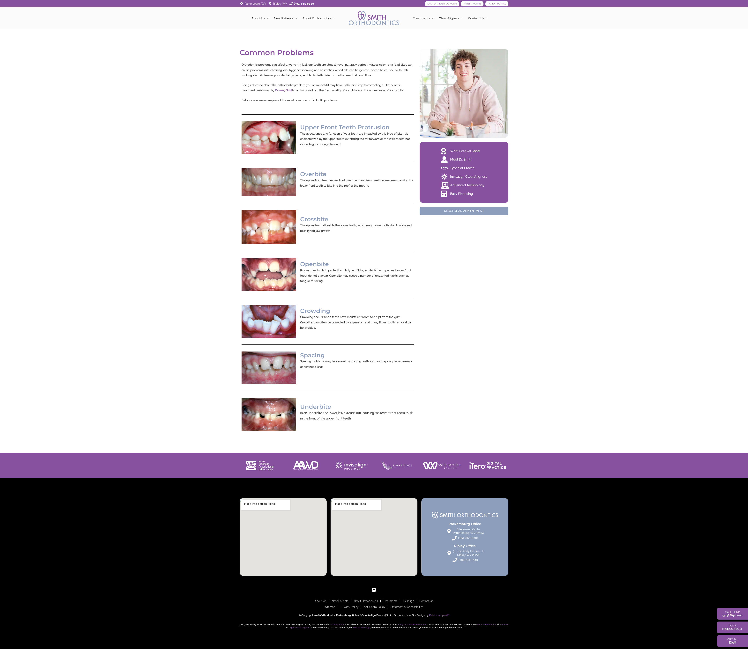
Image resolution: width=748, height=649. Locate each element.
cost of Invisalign (361, 627)
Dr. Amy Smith (284, 90)
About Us (258, 18)
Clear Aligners (449, 18)
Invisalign (408, 601)
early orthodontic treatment (412, 624)
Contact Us (476, 18)
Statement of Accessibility (407, 606)
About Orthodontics (316, 18)
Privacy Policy (350, 606)
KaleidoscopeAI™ (439, 615)
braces (504, 624)
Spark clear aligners (300, 627)
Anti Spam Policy (374, 606)
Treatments (421, 18)
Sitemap (330, 606)
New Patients (283, 18)
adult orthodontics (486, 624)
